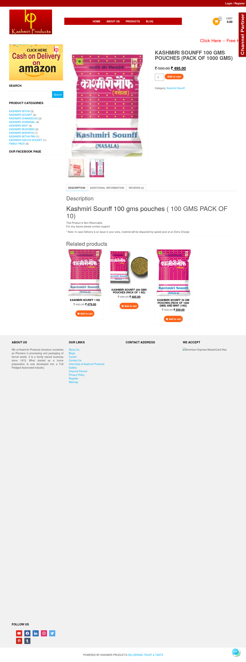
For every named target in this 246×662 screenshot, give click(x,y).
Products (133, 21)
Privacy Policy (76, 375)
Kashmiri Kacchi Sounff (25, 140)
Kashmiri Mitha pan (22, 136)
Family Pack (17, 143)
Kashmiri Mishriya (21, 133)
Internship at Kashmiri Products (86, 364)
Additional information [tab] (107, 188)
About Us (113, 21)
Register (73, 378)
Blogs (72, 353)
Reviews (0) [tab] (136, 188)
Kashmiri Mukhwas (22, 129)
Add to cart (174, 76)
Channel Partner (78, 371)
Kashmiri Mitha (19, 111)
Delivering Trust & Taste (145, 655)
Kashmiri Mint (18, 125)
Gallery (73, 367)
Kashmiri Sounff (20, 114)
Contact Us (75, 360)
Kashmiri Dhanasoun (23, 118)
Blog (149, 21)
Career (73, 357)
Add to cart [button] (86, 313)
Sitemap (73, 382)
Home (96, 21)
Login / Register (235, 3)
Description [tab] (76, 188)
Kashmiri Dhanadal (22, 122)
